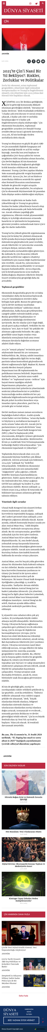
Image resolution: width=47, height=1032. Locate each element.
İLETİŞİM (29, 1014)
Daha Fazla (23, 996)
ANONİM (5, 54)
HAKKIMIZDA (29, 1009)
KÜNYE (29, 1012)
